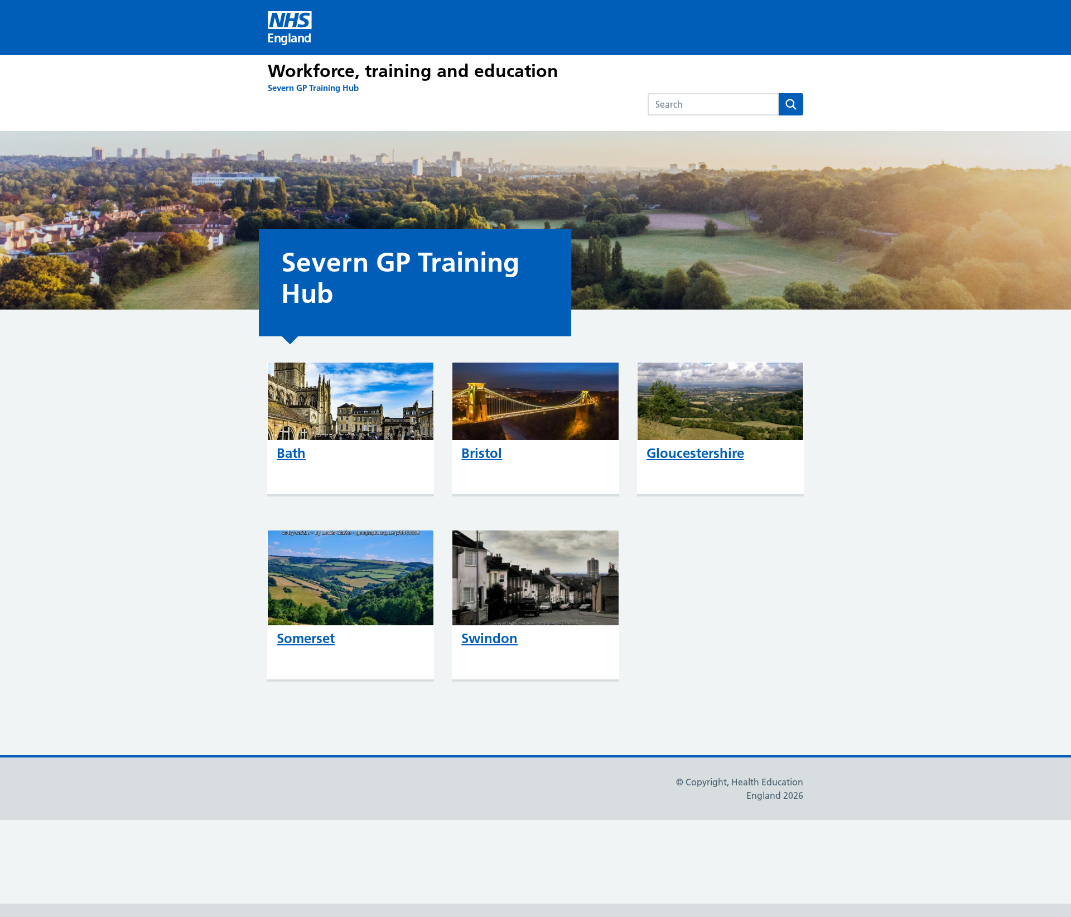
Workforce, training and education (413, 70)
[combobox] (713, 104)
